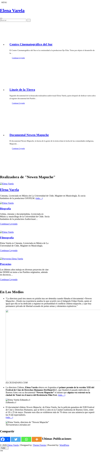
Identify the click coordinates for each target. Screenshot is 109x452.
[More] (37, 439)
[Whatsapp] (26, 439)
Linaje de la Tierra (22, 89)
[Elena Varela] (7, 183)
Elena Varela (12, 10)
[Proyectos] (11, 258)
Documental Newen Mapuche (29, 135)
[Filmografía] (7, 232)
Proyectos (5, 264)
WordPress (64, 445)
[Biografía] (7, 203)
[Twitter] (16, 439)
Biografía (5, 208)
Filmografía (7, 237)
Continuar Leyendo (18, 58)
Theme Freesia (39, 445)
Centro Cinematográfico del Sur (31, 44)
